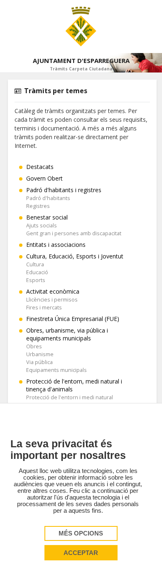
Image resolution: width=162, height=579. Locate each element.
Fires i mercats (44, 307)
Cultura (35, 264)
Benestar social (47, 217)
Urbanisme (40, 354)
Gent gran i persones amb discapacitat (73, 233)
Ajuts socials (41, 225)
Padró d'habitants (48, 198)
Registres (38, 206)
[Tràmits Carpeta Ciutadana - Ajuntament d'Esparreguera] (81, 26)
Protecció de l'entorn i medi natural (69, 397)
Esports (35, 280)
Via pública (39, 362)
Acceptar (81, 553)
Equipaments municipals (56, 370)
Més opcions (81, 533)
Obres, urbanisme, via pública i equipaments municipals (67, 334)
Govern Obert (44, 178)
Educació (37, 272)
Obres (34, 346)
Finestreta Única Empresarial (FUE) (72, 319)
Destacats (40, 167)
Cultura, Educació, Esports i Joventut (74, 256)
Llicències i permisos (52, 299)
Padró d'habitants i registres (63, 190)
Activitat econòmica (52, 291)
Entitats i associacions (56, 244)
